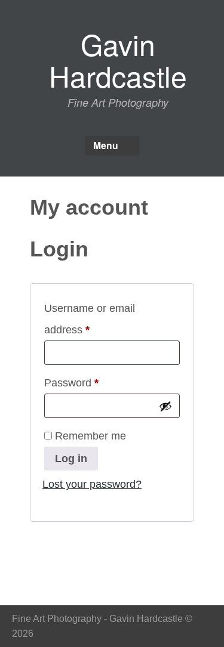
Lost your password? (92, 484)
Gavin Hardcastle (118, 59)
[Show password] (165, 406)
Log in (71, 459)
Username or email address (89, 319)
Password (93, 382)
